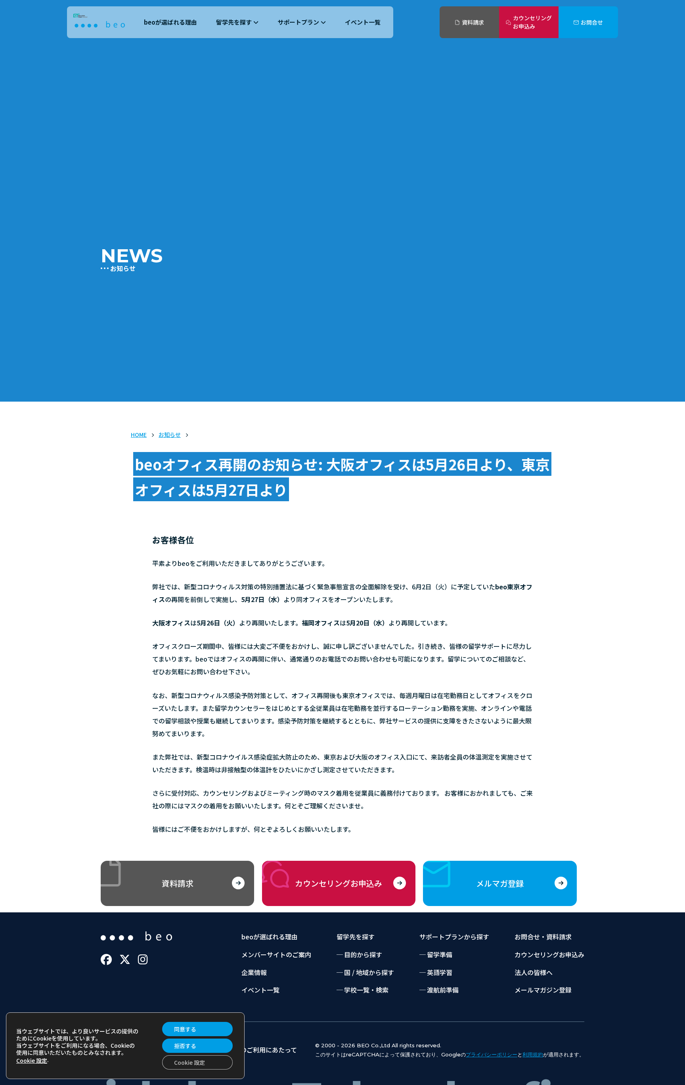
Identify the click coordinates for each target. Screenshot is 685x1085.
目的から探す (363, 954)
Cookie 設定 (31, 1060)
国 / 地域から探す (369, 972)
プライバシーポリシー (491, 1054)
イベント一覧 (363, 22)
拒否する (185, 1046)
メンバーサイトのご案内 (276, 954)
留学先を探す (234, 22)
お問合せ (592, 22)
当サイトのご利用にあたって (256, 1049)
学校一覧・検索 (366, 990)
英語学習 (439, 972)
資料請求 (473, 22)
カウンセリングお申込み (532, 22)
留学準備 (439, 954)
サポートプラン (298, 22)
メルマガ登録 (500, 883)
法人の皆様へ (534, 972)
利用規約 (532, 1054)
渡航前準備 (443, 990)
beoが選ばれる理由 (170, 22)
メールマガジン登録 (543, 990)
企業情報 (254, 972)
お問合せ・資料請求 (543, 936)
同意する (185, 1029)
